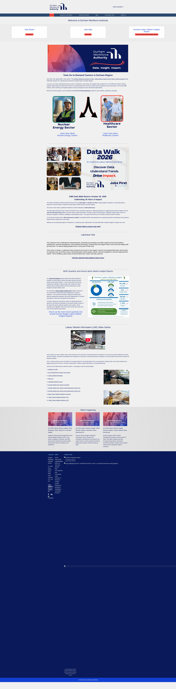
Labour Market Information (55, 375)
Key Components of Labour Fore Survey (59, 372)
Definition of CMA (53, 369)
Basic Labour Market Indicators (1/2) (59, 397)
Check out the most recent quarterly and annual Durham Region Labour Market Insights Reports (65, 314)
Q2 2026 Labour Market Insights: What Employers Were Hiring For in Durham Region (60, 430)
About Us (123, 15)
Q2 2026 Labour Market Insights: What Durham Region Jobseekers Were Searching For (87, 430)
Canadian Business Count (55, 382)
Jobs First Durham (84, 15)
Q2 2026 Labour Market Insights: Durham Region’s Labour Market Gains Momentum (115, 430)
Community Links (109, 15)
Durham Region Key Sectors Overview (58, 385)
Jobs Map (88, 30)
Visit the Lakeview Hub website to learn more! (88, 258)
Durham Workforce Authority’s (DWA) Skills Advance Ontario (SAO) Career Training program (99, 79)
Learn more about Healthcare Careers (110, 134)
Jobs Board (29, 30)
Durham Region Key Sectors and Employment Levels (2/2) (64, 391)
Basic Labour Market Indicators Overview (59, 394)
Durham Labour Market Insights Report (147, 31)
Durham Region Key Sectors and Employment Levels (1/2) (64, 388)
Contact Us (58, 478)
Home (51, 15)
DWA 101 (50, 378)
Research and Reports (66, 15)
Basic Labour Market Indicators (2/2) (59, 400)
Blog (97, 15)
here (78, 366)
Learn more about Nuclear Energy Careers (67, 134)
